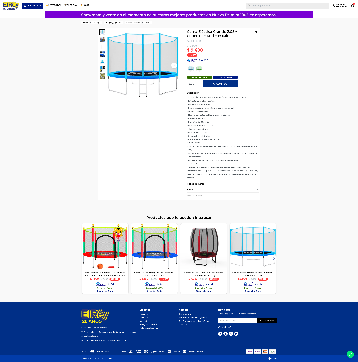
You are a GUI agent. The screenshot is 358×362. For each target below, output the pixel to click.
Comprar (222, 84)
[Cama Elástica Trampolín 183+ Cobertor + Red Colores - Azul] (253, 246)
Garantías (183, 324)
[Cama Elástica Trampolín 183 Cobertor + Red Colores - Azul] (154, 246)
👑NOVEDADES (54, 5)
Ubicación (144, 321)
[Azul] (191, 69)
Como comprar (185, 314)
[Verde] (199, 69)
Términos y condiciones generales (193, 317)
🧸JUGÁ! (84, 5)
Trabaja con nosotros (149, 324)
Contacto (144, 317)
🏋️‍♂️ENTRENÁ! (70, 5)
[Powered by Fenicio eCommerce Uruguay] (272, 358)
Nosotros (144, 314)
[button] (249, 6)
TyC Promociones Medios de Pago (194, 321)
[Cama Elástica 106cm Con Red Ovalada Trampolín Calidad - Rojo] (203, 246)
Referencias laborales (149, 328)
